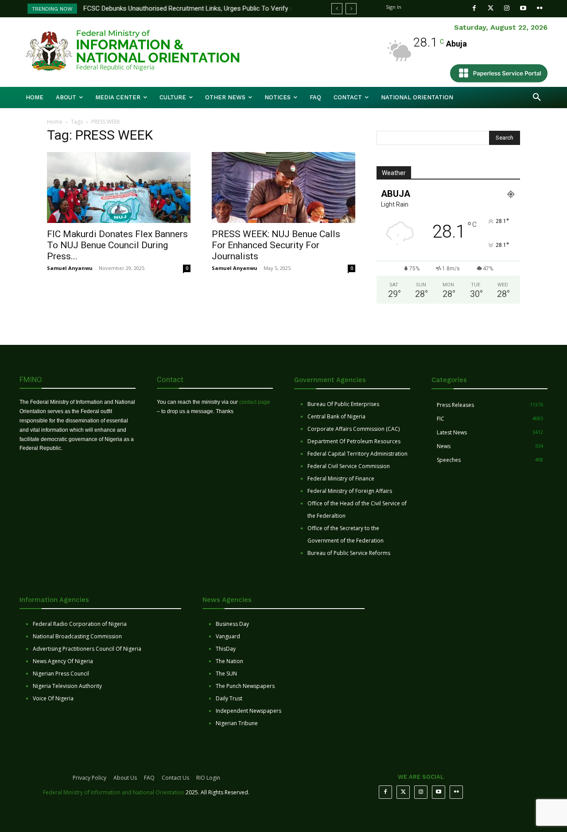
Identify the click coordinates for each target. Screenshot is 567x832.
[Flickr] (540, 8)
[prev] (336, 8)
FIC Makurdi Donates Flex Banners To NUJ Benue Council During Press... (117, 245)
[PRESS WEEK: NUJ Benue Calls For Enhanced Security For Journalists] (283, 187)
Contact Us (175, 777)
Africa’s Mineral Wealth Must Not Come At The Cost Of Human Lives (185, 8)
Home (54, 121)
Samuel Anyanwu (70, 268)
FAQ (149, 777)
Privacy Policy (89, 777)
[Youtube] (523, 8)
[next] (351, 8)
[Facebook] (474, 8)
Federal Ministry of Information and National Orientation (113, 792)
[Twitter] (490, 8)
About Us (125, 777)
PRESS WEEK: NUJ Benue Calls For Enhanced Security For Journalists (276, 245)
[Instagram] (507, 8)
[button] (537, 97)
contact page (254, 402)
